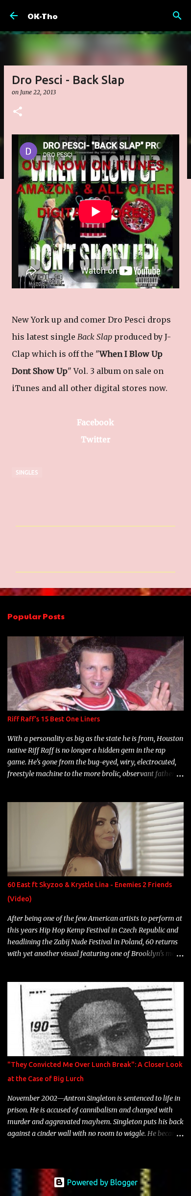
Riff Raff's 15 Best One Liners (53, 719)
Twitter (96, 439)
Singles (27, 472)
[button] (18, 112)
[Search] (177, 15)
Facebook (95, 422)
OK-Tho (42, 16)
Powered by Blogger (101, 1182)
